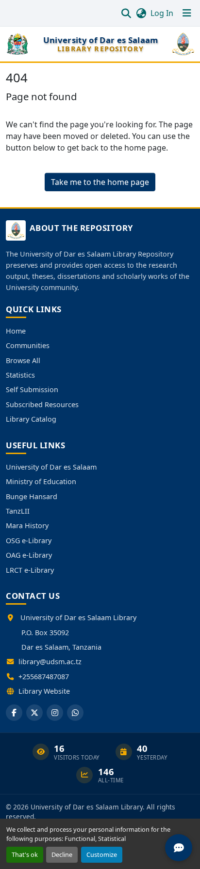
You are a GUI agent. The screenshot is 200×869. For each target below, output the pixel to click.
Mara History (27, 525)
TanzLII (18, 511)
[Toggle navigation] (187, 13)
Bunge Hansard (31, 496)
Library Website (44, 691)
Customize (101, 854)
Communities (28, 345)
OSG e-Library (28, 540)
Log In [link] (161, 13)
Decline (61, 854)
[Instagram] (55, 712)
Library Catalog (31, 419)
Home (16, 330)
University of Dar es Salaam (51, 467)
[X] (34, 712)
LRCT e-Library (30, 570)
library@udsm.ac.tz (50, 661)
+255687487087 (43, 676)
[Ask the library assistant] (178, 847)
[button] (126, 13)
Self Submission (32, 389)
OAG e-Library (29, 555)
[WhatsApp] (75, 712)
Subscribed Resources (42, 404)
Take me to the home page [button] (100, 182)
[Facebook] (14, 712)
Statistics (20, 375)
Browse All (23, 360)
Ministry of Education (41, 481)
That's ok (25, 854)
